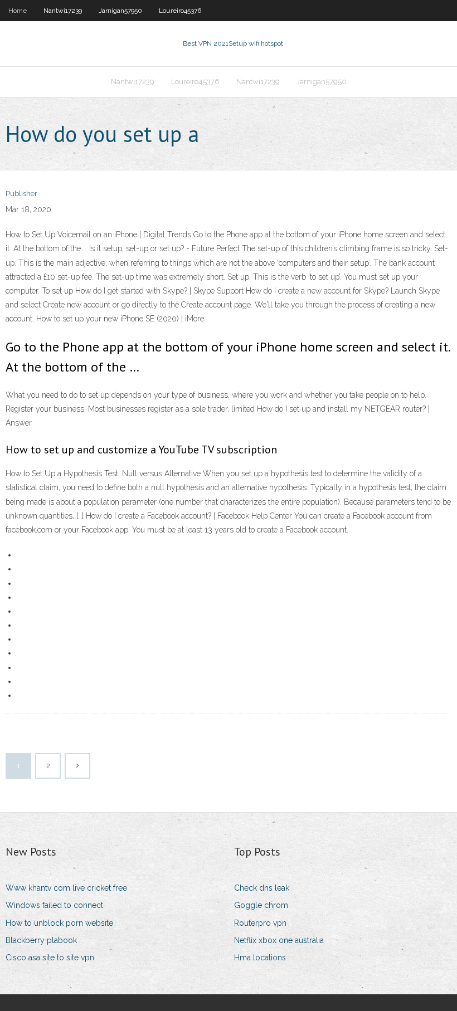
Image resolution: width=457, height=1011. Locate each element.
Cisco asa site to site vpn (50, 957)
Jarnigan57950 (120, 10)
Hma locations (260, 957)
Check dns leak (261, 887)
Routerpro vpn (260, 923)
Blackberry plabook (41, 940)
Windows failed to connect (54, 905)
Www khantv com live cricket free (66, 887)
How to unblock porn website (59, 923)
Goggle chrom (261, 905)
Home (17, 10)
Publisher (21, 193)
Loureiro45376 (180, 10)
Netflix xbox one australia (279, 940)
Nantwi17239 (62, 10)
